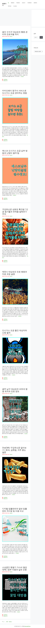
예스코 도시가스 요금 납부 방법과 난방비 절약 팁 (14, 152)
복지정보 (9, 6)
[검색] (41, 37)
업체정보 (35, 2)
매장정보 (18, 2)
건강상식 (23, 2)
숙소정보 (15, 6)
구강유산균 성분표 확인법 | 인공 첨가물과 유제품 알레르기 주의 (15, 211)
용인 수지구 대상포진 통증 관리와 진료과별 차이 (14, 33)
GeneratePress (27, 626)
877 (7, 621)
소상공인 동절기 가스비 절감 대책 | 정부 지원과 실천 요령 (14, 568)
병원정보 (12, 2)
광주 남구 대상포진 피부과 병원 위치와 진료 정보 (14, 390)
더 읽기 (22, 76)
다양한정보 (29, 2)
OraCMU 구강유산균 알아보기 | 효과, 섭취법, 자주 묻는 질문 (14, 450)
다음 (10, 621)
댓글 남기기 (5, 80)
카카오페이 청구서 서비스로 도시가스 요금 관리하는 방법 (14, 91)
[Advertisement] (15, 17)
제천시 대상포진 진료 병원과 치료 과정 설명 (14, 273)
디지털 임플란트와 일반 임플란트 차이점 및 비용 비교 (14, 509)
